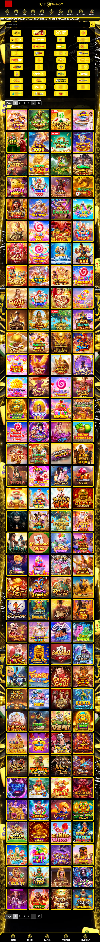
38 (39, 102)
